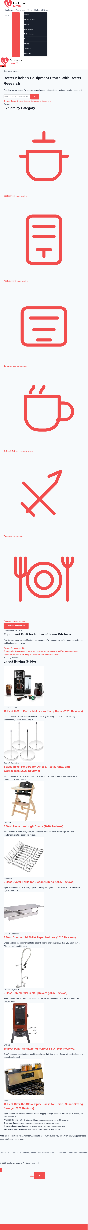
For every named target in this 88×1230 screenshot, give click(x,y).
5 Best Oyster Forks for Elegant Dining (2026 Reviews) (39, 881)
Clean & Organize (29, 19)
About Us (5, 1153)
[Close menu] (1, 1170)
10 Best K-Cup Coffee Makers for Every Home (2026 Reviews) (43, 711)
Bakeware (27, 53)
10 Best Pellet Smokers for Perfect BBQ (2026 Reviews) (39, 1048)
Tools (30, 10)
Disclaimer (61, 1153)
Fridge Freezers (29, 34)
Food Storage (28, 29)
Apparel (26, 15)
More (32, 1176)
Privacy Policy (29, 1153)
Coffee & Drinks (41, 10)
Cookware (9, 10)
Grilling (26, 44)
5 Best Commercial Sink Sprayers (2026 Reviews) (35, 993)
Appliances (20, 10)
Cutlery (26, 24)
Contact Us (16, 1153)
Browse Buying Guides (13, 101)
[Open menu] (3, 66)
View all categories (16, 626)
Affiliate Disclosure (46, 1153)
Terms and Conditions (77, 1153)
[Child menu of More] (16, 34)
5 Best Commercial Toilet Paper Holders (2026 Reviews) (40, 937)
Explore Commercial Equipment (37, 101)
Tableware (27, 48)
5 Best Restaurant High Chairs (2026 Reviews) (33, 826)
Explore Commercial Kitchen (16, 648)
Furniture (27, 39)
